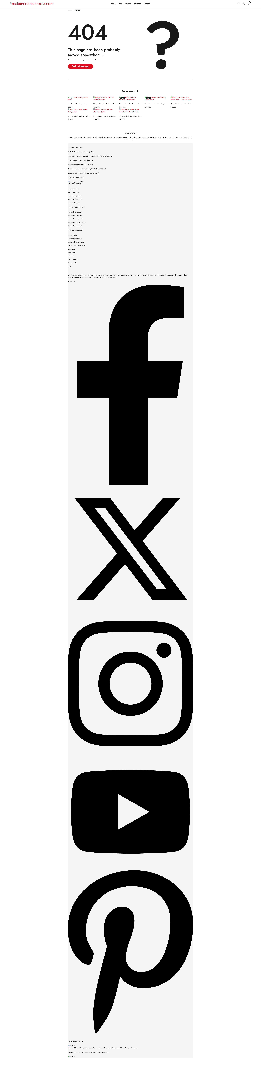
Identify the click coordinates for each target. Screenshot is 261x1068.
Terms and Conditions (75, 239)
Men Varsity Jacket (74, 203)
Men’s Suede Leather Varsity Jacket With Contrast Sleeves (130, 116)
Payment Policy (72, 263)
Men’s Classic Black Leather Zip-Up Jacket (79, 116)
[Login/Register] (244, 4)
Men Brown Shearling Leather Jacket (79, 104)
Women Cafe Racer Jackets (77, 222)
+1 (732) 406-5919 (86, 164)
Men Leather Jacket (74, 192)
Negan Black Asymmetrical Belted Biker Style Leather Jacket (182, 104)
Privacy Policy (72, 235)
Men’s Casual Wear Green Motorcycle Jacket (104, 116)
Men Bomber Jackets (74, 196)
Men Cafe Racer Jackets (75, 199)
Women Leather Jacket (75, 215)
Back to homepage (80, 66)
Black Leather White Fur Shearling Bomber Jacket (130, 104)
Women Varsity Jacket (75, 226)
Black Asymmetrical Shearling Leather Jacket (156, 104)
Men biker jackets (73, 189)
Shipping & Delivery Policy (76, 245)
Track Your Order (73, 259)
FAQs (69, 266)
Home (69, 10)
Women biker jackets (74, 212)
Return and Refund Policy (76, 242)
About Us (71, 256)
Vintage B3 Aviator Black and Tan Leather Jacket (104, 104)
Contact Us (71, 249)
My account (71, 252)
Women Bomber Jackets (75, 219)
